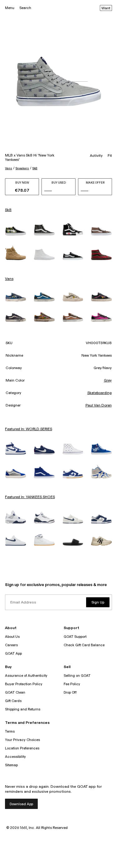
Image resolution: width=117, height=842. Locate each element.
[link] (15, 231)
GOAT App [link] (13, 653)
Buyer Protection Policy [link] (23, 684)
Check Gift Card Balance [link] (84, 645)
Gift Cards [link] (13, 701)
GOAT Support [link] (75, 636)
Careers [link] (11, 645)
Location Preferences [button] (22, 748)
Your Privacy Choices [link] (22, 740)
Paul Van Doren (98, 405)
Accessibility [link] (15, 756)
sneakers (22, 168)
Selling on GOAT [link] (77, 675)
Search (25, 8)
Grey (108, 381)
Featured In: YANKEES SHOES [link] (30, 497)
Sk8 (34, 168)
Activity (96, 156)
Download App (21, 804)
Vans (8, 168)
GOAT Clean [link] (15, 692)
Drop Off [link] (70, 692)
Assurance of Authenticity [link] (26, 675)
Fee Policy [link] (72, 684)
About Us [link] (12, 636)
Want (105, 8)
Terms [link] (10, 731)
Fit (110, 156)
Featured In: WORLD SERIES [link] (28, 429)
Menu (9, 8)
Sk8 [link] (8, 210)
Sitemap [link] (11, 765)
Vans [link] (9, 279)
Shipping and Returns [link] (22, 709)
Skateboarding (99, 393)
